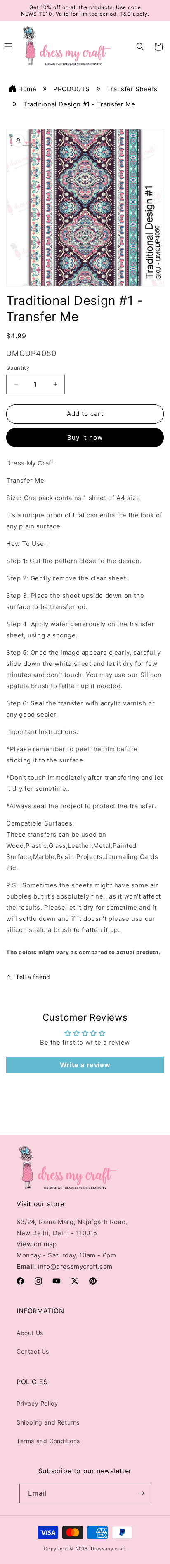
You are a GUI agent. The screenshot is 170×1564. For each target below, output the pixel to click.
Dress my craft (108, 1549)
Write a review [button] (85, 1065)
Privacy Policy (37, 1403)
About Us (30, 1332)
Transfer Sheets (132, 89)
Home (27, 89)
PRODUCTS (71, 89)
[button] (140, 47)
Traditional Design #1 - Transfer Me (79, 104)
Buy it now (85, 437)
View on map (37, 1244)
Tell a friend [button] (33, 976)
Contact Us (33, 1351)
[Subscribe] (141, 1493)
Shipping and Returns (48, 1422)
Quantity (17, 367)
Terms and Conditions (48, 1440)
